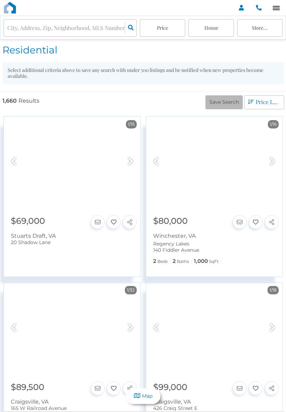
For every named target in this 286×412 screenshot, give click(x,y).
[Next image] (130, 161)
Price (162, 27)
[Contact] (98, 222)
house (211, 27)
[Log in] (241, 8)
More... (260, 27)
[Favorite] (114, 222)
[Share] (130, 222)
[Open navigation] (276, 8)
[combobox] (8, 28)
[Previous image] (13, 161)
